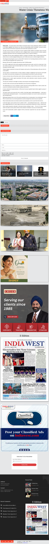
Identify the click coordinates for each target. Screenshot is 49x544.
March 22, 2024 (13, 41)
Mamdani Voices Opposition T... (10, 511)
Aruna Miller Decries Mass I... (9, 505)
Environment (25, 7)
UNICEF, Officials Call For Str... (23, 174)
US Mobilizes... (35, 483)
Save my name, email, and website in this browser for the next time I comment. (8, 154)
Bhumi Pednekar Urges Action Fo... (7, 174)
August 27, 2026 (35, 485)
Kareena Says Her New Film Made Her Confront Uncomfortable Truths (21, 248)
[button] (24, 189)
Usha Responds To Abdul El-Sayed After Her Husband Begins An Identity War (24, 198)
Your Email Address (17, 459)
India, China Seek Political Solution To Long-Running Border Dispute (24, 223)
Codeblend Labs (25, 542)
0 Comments (6, 41)
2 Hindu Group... (35, 493)
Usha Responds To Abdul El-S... (10, 508)
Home (20, 7)
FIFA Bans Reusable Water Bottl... (40, 174)
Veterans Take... (35, 488)
